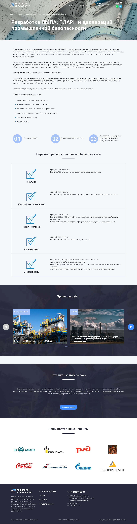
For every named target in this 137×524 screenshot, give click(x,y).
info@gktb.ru (74, 503)
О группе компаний (51, 5)
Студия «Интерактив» (119, 520)
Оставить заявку (68, 407)
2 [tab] (68, 346)
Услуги (69, 5)
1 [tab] (65, 346)
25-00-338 (118, 3)
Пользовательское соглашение (68, 520)
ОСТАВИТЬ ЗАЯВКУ (101, 5)
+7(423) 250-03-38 (77, 492)
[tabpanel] (40, 326)
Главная (12, 14)
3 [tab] (72, 346)
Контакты (83, 5)
